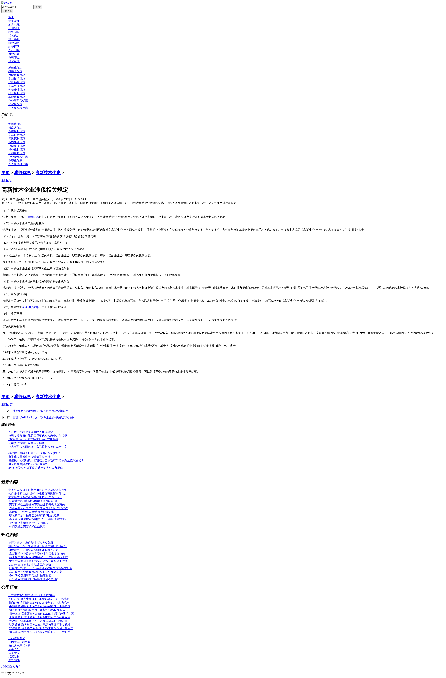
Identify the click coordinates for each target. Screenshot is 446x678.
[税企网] (7, 3)
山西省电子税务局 (19, 642)
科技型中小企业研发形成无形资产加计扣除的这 (37, 546)
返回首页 (7, 180)
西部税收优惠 (16, 75)
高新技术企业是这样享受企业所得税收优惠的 (37, 504)
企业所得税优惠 (18, 100)
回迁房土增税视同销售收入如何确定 (30, 432)
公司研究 (14, 57)
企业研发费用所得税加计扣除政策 (30, 575)
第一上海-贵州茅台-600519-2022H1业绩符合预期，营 (41, 613)
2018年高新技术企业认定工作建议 (30, 564)
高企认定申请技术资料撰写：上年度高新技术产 (38, 519)
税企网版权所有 (11, 666)
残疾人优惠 (15, 71)
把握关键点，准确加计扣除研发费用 (30, 542)
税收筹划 (14, 39)
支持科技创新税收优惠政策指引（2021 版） (35, 497)
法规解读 (14, 28)
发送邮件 (14, 660)
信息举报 (14, 653)
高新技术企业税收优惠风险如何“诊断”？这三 (37, 571)
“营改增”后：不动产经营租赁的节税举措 (33, 439)
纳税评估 (14, 46)
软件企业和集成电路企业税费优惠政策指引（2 (37, 493)
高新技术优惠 (16, 78)
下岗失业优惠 (16, 86)
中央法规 (14, 21)
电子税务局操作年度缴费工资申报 (29, 456)
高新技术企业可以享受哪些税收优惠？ (33, 511)
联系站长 (14, 656)
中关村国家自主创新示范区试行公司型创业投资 (37, 489)
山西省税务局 (16, 638)
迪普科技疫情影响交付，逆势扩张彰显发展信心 (38, 609)
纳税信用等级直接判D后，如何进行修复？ (34, 453)
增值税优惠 (15, 67)
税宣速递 (14, 61)
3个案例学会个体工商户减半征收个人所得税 (35, 467)
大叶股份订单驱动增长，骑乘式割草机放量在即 (38, 620)
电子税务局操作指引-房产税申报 (28, 464)
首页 (11, 17)
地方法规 (14, 24)
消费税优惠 (15, 104)
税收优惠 (14, 35)
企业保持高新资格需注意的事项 (28, 522)
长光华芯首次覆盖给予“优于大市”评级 (31, 595)
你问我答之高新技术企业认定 (27, 526)
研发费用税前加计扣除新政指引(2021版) (33, 500)
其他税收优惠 (16, 96)
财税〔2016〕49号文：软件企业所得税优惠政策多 (43, 417)
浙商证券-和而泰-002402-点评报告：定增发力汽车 (39, 602)
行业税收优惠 (16, 93)
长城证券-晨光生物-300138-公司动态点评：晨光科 (39, 598)
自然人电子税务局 (19, 645)
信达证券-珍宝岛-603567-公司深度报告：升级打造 (39, 631)
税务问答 (14, 31)
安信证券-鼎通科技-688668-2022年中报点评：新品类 (41, 628)
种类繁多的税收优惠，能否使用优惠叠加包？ (40, 410)
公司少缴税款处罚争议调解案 (26, 443)
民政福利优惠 (16, 82)
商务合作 (14, 649)
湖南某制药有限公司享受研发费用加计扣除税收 (38, 508)
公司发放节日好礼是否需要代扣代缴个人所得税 (37, 435)
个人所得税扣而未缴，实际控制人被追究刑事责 (37, 446)
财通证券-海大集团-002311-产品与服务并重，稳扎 (39, 624)
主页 (5, 172)
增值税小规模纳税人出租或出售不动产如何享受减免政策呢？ (46, 460)
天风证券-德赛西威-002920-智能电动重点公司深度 (39, 617)
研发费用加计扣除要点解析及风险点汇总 (34, 515)
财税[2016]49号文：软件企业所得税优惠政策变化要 (40, 568)
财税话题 (14, 53)
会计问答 (14, 50)
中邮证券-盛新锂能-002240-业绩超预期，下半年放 (39, 606)
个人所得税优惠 (18, 107)
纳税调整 (14, 42)
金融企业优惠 (16, 89)
